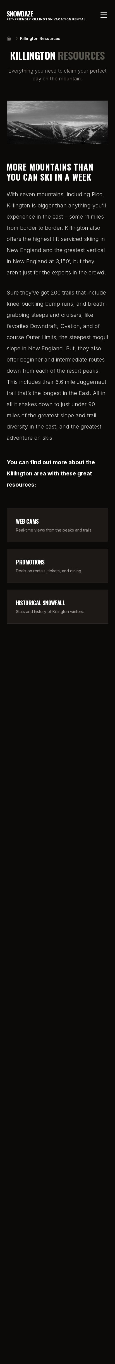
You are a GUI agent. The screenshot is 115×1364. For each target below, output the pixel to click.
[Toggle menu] (103, 14)
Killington (18, 205)
